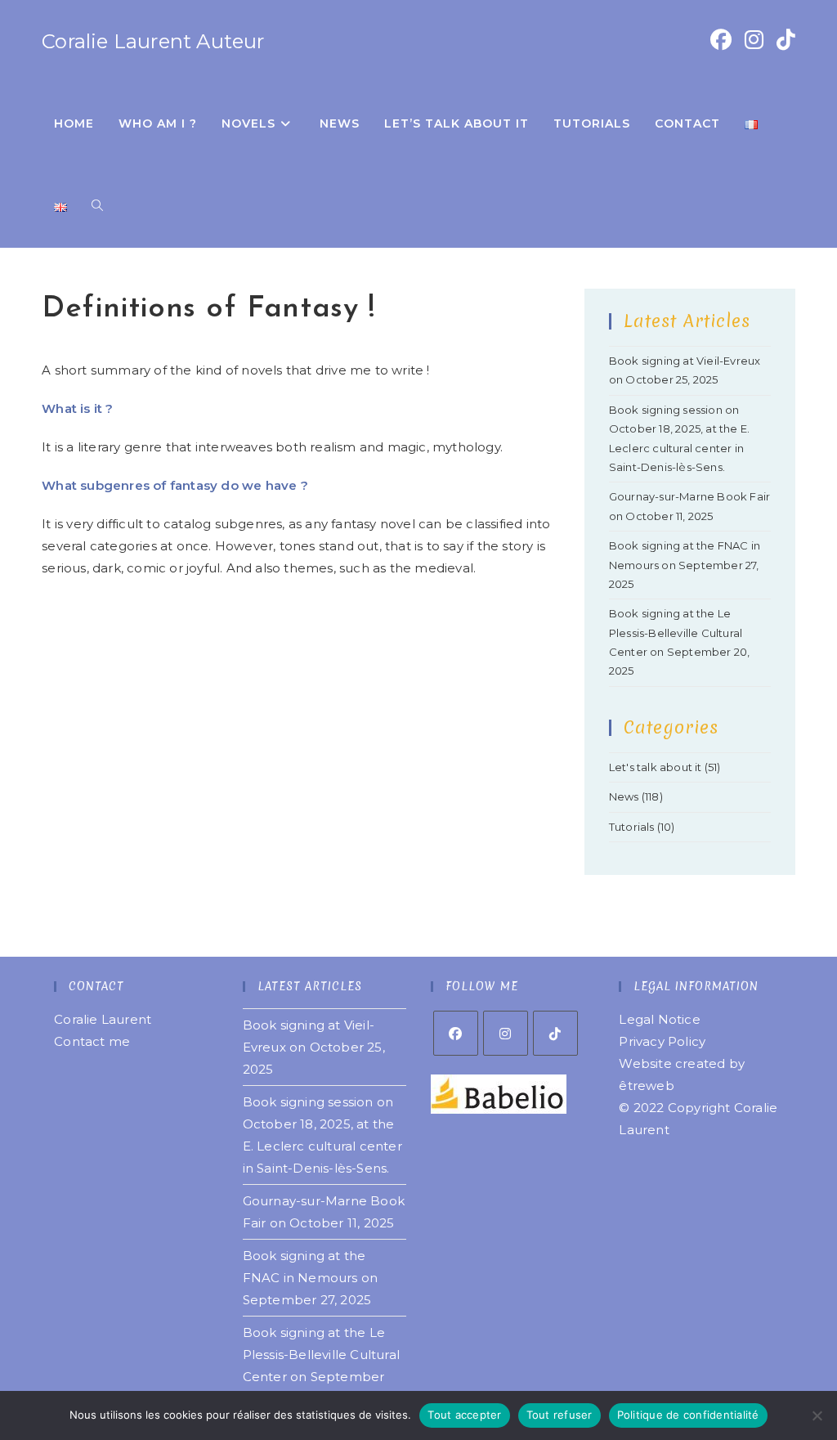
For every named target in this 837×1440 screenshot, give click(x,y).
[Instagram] (505, 1033)
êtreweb (646, 1085)
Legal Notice (659, 1019)
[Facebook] (455, 1033)
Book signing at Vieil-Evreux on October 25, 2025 (314, 1047)
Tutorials (632, 826)
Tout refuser (559, 1414)
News (624, 796)
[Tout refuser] (816, 1415)
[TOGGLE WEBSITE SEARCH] (97, 206)
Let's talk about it (655, 767)
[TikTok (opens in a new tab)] (786, 40)
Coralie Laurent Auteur (153, 41)
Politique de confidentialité (688, 1414)
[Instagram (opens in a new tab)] (754, 40)
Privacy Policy (662, 1041)
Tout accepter (464, 1414)
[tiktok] (555, 1033)
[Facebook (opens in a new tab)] (721, 40)
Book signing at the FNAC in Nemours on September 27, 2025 (684, 564)
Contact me (92, 1041)
